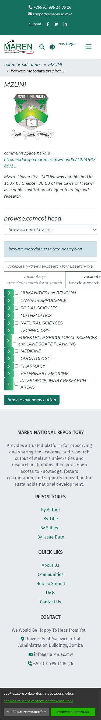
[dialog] (50, 704)
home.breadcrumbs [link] (23, 65)
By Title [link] (50, 518)
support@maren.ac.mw (52, 14)
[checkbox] (16, 293)
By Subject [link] (50, 527)
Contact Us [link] (50, 601)
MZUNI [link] (55, 65)
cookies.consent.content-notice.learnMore (38, 701)
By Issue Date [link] (50, 537)
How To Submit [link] (50, 583)
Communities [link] (51, 574)
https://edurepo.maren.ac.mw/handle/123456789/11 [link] (50, 163)
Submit (35, 24)
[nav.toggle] (88, 47)
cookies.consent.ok (73, 711)
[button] (19, 47)
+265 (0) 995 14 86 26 (52, 7)
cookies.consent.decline (26, 711)
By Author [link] (50, 509)
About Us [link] (50, 565)
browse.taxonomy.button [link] (32, 400)
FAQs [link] (50, 592)
